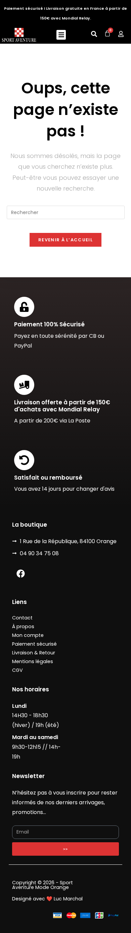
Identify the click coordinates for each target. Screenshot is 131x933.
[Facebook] (20, 573)
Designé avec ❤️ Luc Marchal (47, 898)
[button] (61, 35)
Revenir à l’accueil (65, 240)
